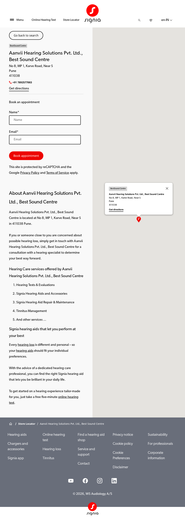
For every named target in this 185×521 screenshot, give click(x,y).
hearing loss (26, 345)
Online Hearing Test (44, 20)
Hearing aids (17, 435)
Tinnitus (48, 458)
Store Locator (71, 20)
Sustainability (157, 435)
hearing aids (24, 351)
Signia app (16, 458)
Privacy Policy (29, 173)
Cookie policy (123, 444)
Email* (13, 132)
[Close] (167, 188)
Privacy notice (123, 435)
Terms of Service (57, 173)
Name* (14, 112)
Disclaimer (120, 467)
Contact (84, 464)
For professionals (160, 444)
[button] (138, 219)
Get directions (19, 88)
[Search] (139, 20)
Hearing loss (52, 449)
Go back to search (26, 35)
